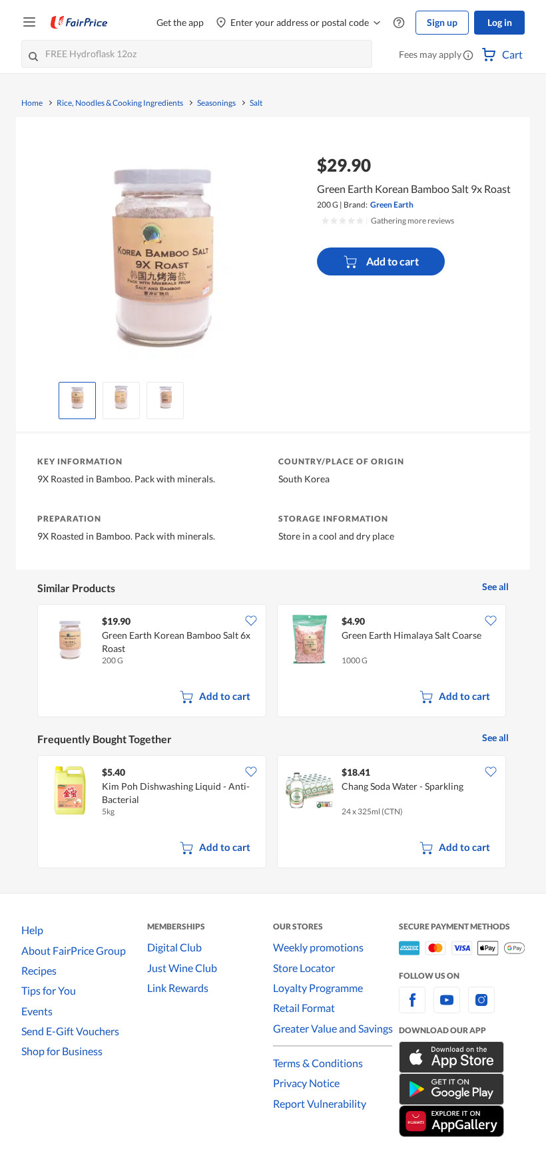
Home (32, 103)
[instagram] (481, 1007)
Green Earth (391, 205)
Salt (256, 103)
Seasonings (216, 103)
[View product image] (77, 397)
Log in (499, 22)
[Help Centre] (399, 23)
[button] (468, 56)
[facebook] (412, 1007)
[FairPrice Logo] (79, 23)
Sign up (442, 22)
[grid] (273, 662)
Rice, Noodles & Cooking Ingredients (120, 103)
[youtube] (446, 1007)
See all (495, 586)
